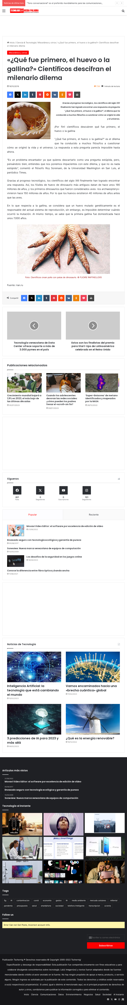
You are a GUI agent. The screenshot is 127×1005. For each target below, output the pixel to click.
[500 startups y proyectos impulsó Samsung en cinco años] (63, 872)
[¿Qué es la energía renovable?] (93, 719)
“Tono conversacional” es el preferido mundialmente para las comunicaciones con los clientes (72, 3)
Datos (61, 994)
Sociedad (107, 994)
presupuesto (22, 906)
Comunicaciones (48, 994)
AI (11, 900)
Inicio (12, 42)
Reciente (94, 514)
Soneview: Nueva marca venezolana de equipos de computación (44, 548)
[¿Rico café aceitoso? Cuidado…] (22, 824)
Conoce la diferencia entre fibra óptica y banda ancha (38, 570)
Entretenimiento (74, 994)
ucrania (107, 906)
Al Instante (119, 994)
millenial (113, 900)
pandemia (8, 906)
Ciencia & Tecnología (26, 42)
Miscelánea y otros (47, 42)
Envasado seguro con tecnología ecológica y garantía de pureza (44, 540)
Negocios (88, 994)
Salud (97, 994)
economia (47, 900)
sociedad (59, 906)
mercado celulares (98, 900)
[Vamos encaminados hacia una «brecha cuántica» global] (93, 667)
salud (34, 906)
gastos (58, 900)
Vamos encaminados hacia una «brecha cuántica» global (91, 688)
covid (36, 900)
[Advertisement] (63, 25)
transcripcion (94, 906)
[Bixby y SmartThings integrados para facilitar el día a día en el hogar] (63, 848)
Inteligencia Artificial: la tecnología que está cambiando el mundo (33, 690)
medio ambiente (79, 900)
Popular (32, 514)
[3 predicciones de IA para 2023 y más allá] (34, 719)
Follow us (7, 914)
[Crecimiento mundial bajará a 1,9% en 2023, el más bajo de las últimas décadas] (24, 383)
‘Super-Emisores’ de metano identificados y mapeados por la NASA (101, 398)
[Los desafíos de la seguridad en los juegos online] (15, 561)
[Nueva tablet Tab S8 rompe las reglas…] (105, 872)
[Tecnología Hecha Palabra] (24, 11)
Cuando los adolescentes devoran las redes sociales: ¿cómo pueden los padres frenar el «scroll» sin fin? (61, 400)
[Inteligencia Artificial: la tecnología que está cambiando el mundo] (34, 667)
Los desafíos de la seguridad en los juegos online (54, 556)
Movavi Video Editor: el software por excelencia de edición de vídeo (64, 526)
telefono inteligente (76, 906)
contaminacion (23, 900)
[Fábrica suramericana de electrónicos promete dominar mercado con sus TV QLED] (22, 872)
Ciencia (34, 994)
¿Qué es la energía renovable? (90, 738)
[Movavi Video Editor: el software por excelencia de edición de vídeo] (15, 530)
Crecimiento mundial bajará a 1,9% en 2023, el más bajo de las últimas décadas (24, 398)
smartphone (46, 906)
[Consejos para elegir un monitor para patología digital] (22, 848)
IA (67, 900)
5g (5, 900)
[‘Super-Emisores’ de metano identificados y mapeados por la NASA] (102, 383)
